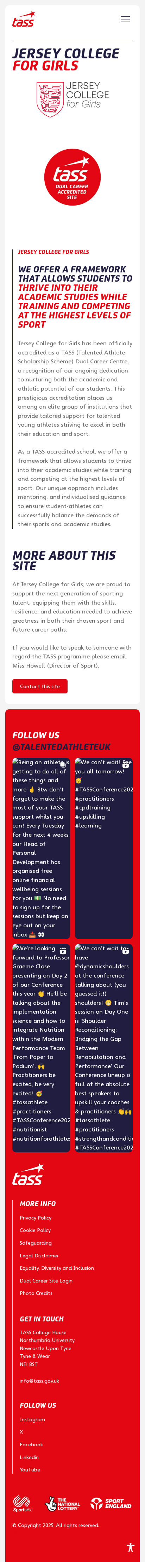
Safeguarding (36, 1243)
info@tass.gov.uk (39, 1381)
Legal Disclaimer (39, 1255)
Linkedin (29, 1457)
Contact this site (40, 686)
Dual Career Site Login (46, 1281)
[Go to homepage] (23, 19)
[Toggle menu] (125, 19)
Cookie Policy (35, 1230)
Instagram (32, 1419)
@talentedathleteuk (61, 747)
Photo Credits (36, 1293)
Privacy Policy (35, 1218)
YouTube (30, 1469)
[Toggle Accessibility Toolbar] (130, 1547)
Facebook (31, 1444)
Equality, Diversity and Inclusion (57, 1268)
